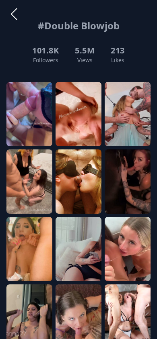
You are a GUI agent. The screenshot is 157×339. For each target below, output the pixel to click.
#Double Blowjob (79, 25)
